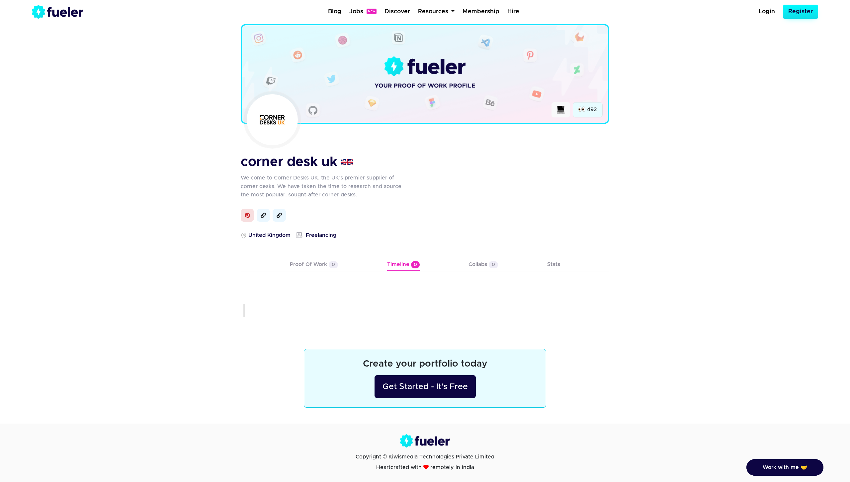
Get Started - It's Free (425, 386)
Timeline (402, 264)
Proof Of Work (312, 264)
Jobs (362, 12)
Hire (513, 12)
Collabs (481, 264)
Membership (481, 12)
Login (767, 12)
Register (800, 12)
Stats (553, 264)
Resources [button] (434, 12)
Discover (397, 12)
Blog (334, 12)
